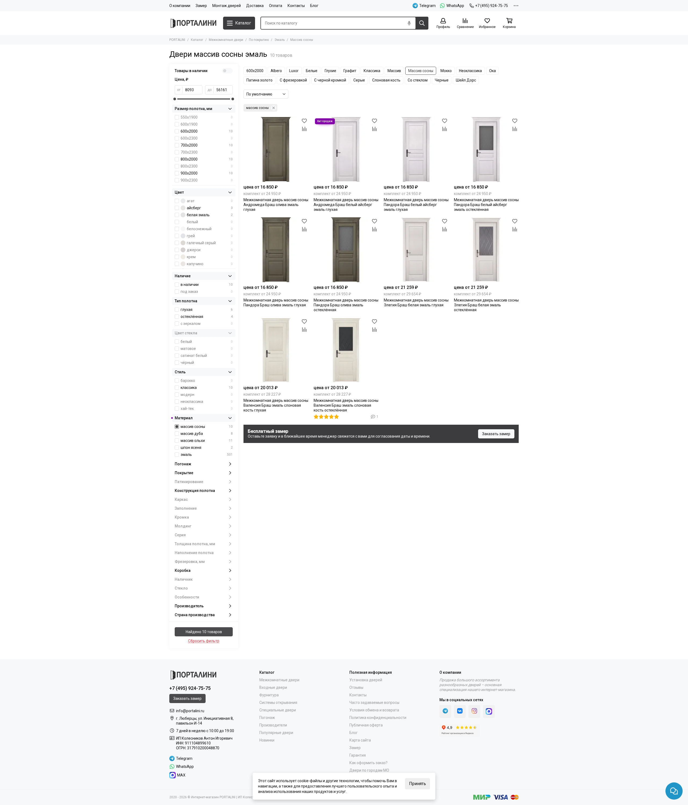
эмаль (207, 454)
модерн (207, 394)
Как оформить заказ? (368, 763)
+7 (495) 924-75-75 (491, 5)
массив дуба (207, 433)
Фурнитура (269, 695)
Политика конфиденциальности (377, 717)
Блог (314, 5)
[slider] (174, 99)
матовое (207, 348)
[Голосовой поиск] (409, 23)
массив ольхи (207, 440)
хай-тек (207, 408)
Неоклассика (470, 71)
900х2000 (207, 173)
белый (210, 222)
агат (210, 201)
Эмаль (279, 40)
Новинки (266, 740)
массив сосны (257, 108)
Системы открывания (278, 702)
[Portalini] (193, 23)
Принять (417, 783)
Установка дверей (365, 680)
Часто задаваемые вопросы (374, 702)
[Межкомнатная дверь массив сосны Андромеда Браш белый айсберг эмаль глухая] (346, 149)
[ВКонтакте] (460, 711)
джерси (210, 250)
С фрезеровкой (293, 80)
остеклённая (207, 316)
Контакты (296, 5)
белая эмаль (210, 215)
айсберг (210, 208)
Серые (359, 80)
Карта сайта (360, 740)
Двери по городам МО (369, 770)
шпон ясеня (207, 447)
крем (210, 257)
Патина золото (259, 80)
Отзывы (356, 687)
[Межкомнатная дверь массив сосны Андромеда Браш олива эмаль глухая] (275, 149)
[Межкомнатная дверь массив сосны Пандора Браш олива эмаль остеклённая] (346, 249)
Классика (372, 71)
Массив (394, 71)
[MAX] (489, 711)
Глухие (330, 71)
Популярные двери (276, 732)
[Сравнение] (304, 129)
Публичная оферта (366, 725)
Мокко (446, 71)
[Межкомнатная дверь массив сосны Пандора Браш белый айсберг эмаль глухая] (416, 149)
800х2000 (207, 159)
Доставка (255, 5)
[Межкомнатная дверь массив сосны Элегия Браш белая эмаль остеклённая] (486, 249)
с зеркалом (207, 323)
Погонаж (267, 717)
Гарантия (357, 755)
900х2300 (207, 180)
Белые (311, 71)
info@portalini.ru (190, 711)
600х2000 (254, 71)
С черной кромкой (330, 80)
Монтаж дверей (226, 5)
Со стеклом (418, 80)
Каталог (197, 40)
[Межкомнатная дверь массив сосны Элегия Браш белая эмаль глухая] (416, 249)
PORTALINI (177, 40)
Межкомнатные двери (226, 40)
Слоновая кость (386, 80)
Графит (349, 71)
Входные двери (273, 687)
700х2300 (207, 152)
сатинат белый (207, 355)
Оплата (275, 5)
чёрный (207, 362)
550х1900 (207, 117)
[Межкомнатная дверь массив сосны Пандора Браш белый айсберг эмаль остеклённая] (486, 149)
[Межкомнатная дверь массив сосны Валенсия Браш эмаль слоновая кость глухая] (275, 350)
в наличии (207, 284)
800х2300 (207, 166)
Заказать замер (496, 434)
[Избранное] (304, 121)
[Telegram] (445, 711)
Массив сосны (420, 71)
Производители (273, 725)
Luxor (294, 71)
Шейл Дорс (466, 80)
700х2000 (207, 145)
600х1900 (207, 124)
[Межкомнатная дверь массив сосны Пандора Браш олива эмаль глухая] (275, 249)
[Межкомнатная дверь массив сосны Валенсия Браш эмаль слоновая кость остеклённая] (346, 350)
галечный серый (210, 243)
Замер (201, 5)
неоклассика (207, 401)
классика (207, 387)
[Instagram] (474, 711)
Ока (492, 71)
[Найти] (421, 23)
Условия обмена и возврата (374, 710)
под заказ (207, 291)
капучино (210, 264)
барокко (207, 380)
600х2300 (207, 138)
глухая (207, 309)
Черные (442, 80)
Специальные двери (277, 710)
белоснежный (210, 229)
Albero (276, 71)
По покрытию (259, 40)
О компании (179, 5)
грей (210, 236)
